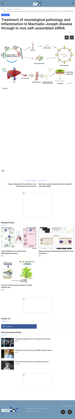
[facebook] (63, 412)
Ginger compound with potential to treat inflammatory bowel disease (22, 185)
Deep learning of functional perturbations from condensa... (56, 252)
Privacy (64, 406)
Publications (17, 9)
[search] (72, 3)
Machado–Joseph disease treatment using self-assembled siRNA (55, 185)
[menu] (2, 3)
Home (3, 9)
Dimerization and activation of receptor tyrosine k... (32, 361)
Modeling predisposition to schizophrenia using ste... (33, 339)
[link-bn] (37, 204)
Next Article (43, 181)
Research (9, 9)
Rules (70, 406)
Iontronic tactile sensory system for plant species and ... (16, 286)
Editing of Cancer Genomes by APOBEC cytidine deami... (34, 350)
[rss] (69, 412)
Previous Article (31, 181)
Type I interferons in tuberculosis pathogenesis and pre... (13, 252)
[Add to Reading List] (72, 37)
